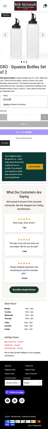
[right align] (43, 35)
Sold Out (3, 111)
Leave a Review (34, 167)
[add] (44, 117)
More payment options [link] (24, 138)
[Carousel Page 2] (24, 61)
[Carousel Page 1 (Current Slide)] (21, 61)
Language (27, 378)
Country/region (10, 378)
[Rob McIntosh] (25, 6)
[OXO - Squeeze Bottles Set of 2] (24, 36)
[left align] (5, 35)
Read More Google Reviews (24, 289)
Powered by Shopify (29, 417)
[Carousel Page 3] (26, 61)
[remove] (3, 117)
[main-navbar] (5, 6)
